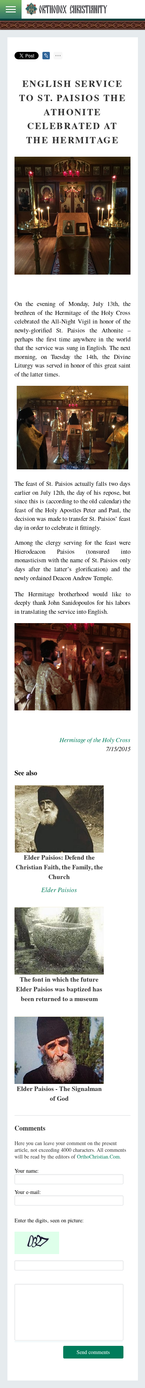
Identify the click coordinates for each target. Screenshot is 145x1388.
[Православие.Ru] (66, 9)
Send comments (93, 1352)
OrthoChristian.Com (98, 1156)
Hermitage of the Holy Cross (94, 739)
